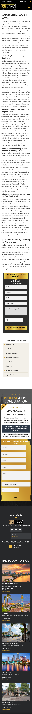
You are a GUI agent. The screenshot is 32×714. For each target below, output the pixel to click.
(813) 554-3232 (6, 678)
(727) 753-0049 (6, 648)
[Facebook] (12, 530)
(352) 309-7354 (6, 707)
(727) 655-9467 (6, 618)
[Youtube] (20, 530)
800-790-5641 (22, 1)
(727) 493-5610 (7, 589)
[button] (16, 518)
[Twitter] (16, 530)
